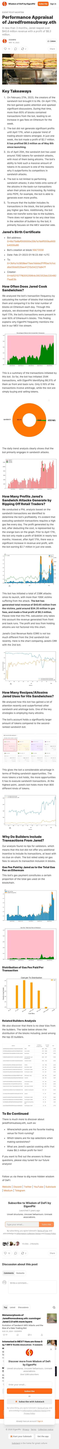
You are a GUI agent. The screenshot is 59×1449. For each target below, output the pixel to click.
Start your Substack (22, 1436)
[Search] (54, 1307)
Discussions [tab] (23, 1307)
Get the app (43, 1436)
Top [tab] (5, 1307)
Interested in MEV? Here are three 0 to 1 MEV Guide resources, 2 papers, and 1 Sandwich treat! (22, 1345)
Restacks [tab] (20, 1273)
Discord (17, 1186)
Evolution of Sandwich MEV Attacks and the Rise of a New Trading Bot (22, 1326)
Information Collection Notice (35, 1410)
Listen (53, 41)
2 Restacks (34, 1243)
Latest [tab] (12, 1307)
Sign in (53, 4)
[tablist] (14, 1273)
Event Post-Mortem (13, 12)
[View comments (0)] (15, 49)
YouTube (38, 1186)
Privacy (26, 1429)
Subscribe (43, 4)
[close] (51, 1349)
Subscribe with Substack (31, 1401)
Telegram (20, 1190)
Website (6, 1186)
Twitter (28, 1186)
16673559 (38, 250)
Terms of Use (42, 1408)
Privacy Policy (29, 1413)
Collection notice (45, 1429)
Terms (33, 1429)
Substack (51, 1186)
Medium (8, 1190)
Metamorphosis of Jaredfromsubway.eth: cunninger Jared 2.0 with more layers (21, 1318)
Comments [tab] (9, 1273)
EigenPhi (12, 40)
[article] (29, 1324)
